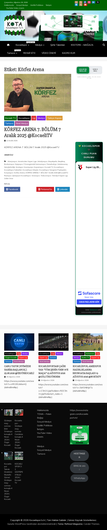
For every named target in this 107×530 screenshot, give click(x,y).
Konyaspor (8, 173)
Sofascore (93, 310)
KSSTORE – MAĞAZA (82, 44)
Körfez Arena (19, 173)
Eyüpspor (19, 164)
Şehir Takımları (57, 44)
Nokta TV (85, 357)
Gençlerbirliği (9, 167)
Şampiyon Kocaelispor (21, 176)
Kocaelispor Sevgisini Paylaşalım (52, 170)
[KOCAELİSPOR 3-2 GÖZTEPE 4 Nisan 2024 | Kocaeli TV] (19, 456)
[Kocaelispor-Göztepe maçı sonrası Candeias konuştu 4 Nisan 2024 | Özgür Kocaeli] (19, 412)
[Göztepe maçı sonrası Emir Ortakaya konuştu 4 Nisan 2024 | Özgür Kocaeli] (8, 412)
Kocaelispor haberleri (13, 170)
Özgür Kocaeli (11, 357)
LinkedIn (93, 2)
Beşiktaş (61, 161)
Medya (38, 44)
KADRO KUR (68, 53)
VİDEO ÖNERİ (49, 53)
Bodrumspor (9, 164)
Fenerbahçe (52, 164)
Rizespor (8, 176)
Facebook (85, 2)
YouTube (85, 4)
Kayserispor (39, 167)
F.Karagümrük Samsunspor (35, 164)
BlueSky (80, 2)
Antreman (90, 353)
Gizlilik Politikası (36, 5)
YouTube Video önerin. (15, 8)
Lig (33, 118)
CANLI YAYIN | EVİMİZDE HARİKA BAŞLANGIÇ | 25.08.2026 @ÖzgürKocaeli (19, 370)
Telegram (76, 4)
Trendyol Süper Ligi (60, 176)
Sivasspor (36, 176)
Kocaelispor (24, 43)
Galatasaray (62, 164)
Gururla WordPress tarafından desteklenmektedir (31, 523)
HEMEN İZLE (8, 155)
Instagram (89, 2)
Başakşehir (52, 161)
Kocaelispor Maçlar (30, 170)
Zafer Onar (8, 178)
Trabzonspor (46, 176)
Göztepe (19, 167)
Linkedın (63, 189)
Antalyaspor (42, 161)
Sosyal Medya (22, 5)
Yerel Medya (22, 123)
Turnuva (13, 51)
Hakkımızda (9, 5)
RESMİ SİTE (29, 53)
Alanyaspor (12, 161)
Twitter (29, 189)
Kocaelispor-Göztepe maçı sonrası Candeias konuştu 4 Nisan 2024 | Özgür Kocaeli (19, 434)
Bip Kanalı (76, 2)
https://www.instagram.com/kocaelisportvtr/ (79, 414)
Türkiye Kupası (54, 118)
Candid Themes (91, 523)
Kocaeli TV (10, 118)
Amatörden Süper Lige (27, 161)
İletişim (49, 5)
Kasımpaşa (28, 167)
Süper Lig (23, 357)
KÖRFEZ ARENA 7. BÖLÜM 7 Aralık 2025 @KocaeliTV (32, 132)
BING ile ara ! (79, 467)
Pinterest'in (46, 189)
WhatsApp (80, 4)
